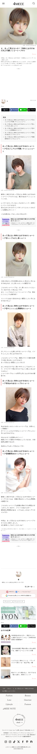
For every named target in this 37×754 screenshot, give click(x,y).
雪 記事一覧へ (29, 586)
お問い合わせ (20, 730)
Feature (28, 704)
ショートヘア (19, 601)
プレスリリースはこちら (8, 730)
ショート (8, 601)
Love (9, 700)
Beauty (28, 695)
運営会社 (32, 734)
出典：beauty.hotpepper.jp (29, 45)
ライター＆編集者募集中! (24, 736)
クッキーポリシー (6, 734)
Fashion (9, 695)
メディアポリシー (14, 733)
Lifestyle (9, 704)
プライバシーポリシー (26, 733)
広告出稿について (29, 730)
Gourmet (27, 700)
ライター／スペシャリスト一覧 (20, 734)
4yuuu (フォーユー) (11, 736)
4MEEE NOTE (9, 708)
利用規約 (6, 733)
